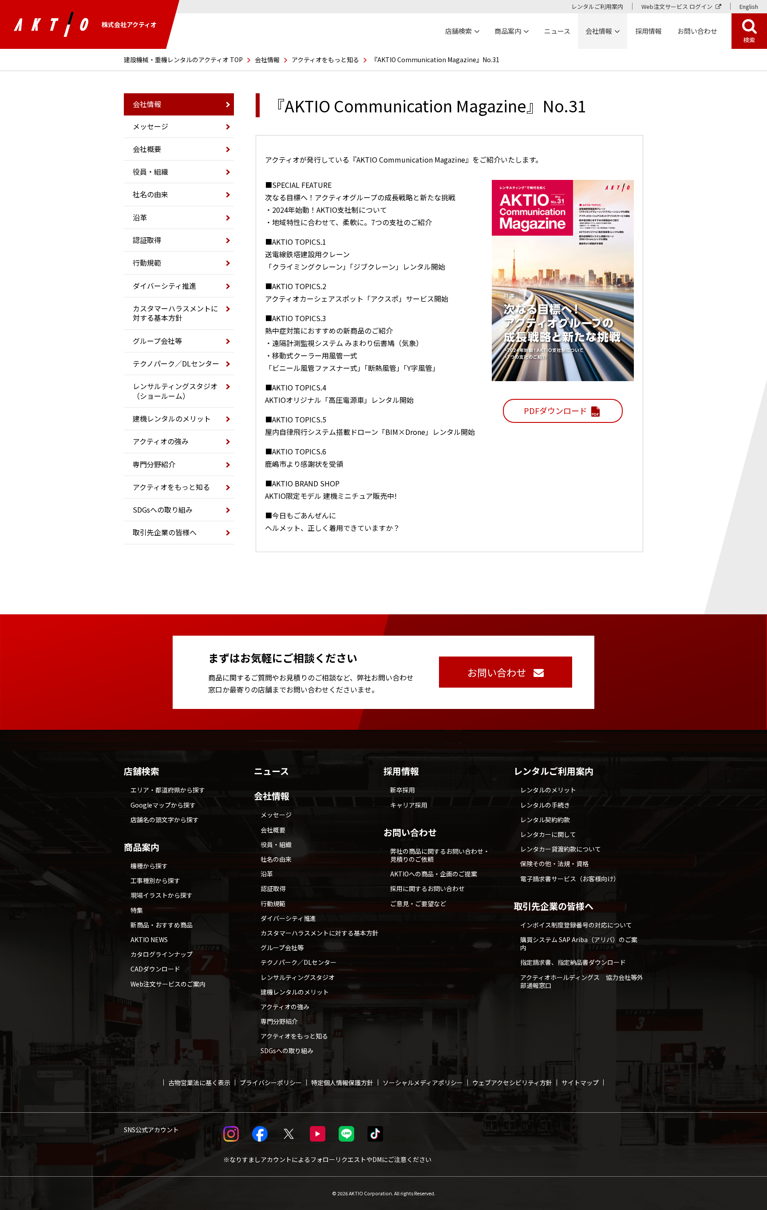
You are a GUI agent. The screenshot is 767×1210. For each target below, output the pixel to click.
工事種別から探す (155, 880)
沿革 (140, 217)
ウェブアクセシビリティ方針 (512, 1082)
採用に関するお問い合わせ (427, 888)
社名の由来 (150, 194)
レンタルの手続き (545, 805)
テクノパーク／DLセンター (176, 363)
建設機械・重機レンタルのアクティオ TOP (183, 59)
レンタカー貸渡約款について (560, 849)
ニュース (271, 771)
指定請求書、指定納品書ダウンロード (573, 962)
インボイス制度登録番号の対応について (576, 925)
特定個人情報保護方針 (342, 1082)
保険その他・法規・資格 (554, 864)
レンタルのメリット (548, 790)
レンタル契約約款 (545, 820)
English (748, 6)
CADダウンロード (155, 969)
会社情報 (267, 59)
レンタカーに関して (548, 834)
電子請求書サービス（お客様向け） (570, 879)
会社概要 (147, 148)
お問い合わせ (410, 832)
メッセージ (150, 126)
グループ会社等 (157, 340)
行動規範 (147, 262)
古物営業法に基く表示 (199, 1082)
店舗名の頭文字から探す (164, 820)
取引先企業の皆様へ (165, 532)
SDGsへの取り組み (163, 509)
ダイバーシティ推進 (164, 285)
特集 (136, 910)
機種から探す (149, 866)
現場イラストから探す (161, 895)
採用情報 (648, 31)
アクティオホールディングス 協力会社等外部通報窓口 (581, 981)
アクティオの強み (161, 441)
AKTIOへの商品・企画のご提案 (433, 874)
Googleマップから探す (163, 805)
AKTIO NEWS (149, 939)
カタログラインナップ (161, 954)
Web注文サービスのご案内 (168, 984)
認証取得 (147, 240)
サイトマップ (580, 1082)
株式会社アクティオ (129, 24)
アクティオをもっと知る (325, 59)
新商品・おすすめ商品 (161, 925)
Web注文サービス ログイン (676, 6)
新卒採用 (402, 790)
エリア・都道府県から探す (167, 790)
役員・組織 (150, 171)
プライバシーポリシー (271, 1082)
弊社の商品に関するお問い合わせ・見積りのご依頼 (440, 855)
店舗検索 (141, 771)
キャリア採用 (408, 805)
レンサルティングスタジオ (298, 977)
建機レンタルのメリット (172, 418)
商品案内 (141, 847)
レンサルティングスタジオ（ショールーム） (175, 391)
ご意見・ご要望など (418, 904)
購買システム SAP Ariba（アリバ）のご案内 (578, 943)
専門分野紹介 (154, 464)
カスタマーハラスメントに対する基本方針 (175, 313)
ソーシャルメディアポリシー (423, 1082)
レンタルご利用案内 (597, 6)
